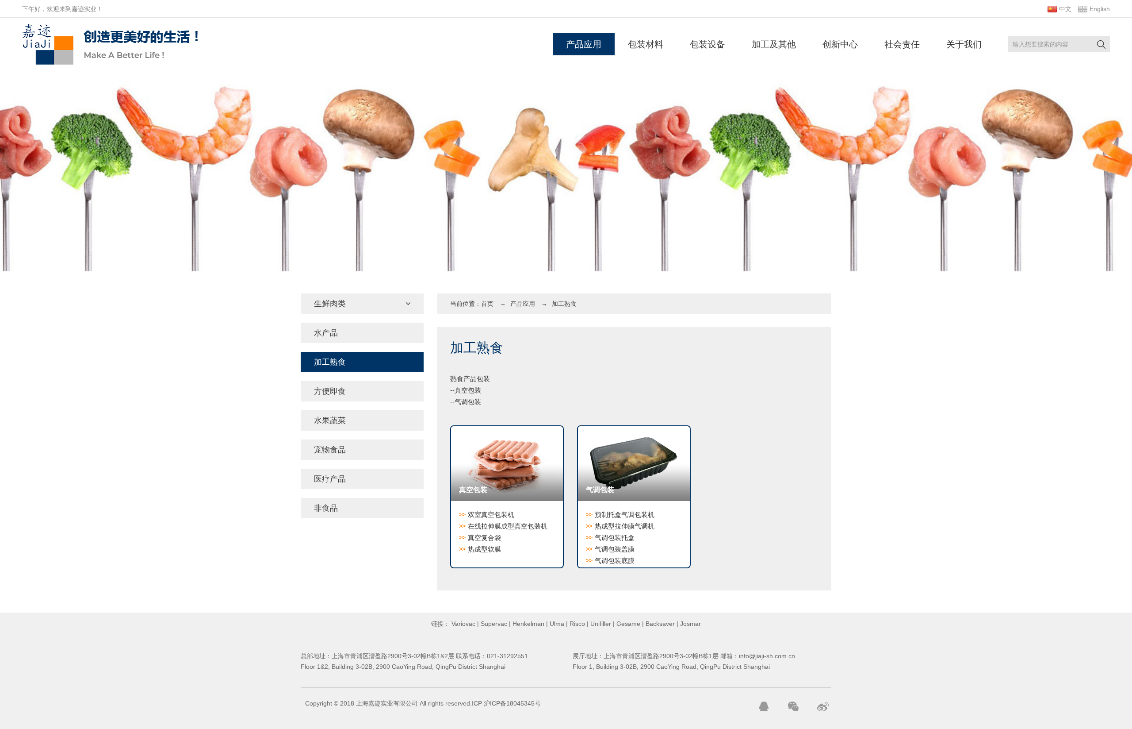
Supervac (493, 623)
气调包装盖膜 (615, 549)
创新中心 (840, 44)
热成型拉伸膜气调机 (624, 526)
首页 (487, 303)
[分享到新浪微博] (823, 706)
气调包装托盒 (615, 537)
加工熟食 (564, 303)
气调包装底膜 (615, 560)
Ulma (556, 623)
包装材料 (645, 44)
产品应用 (583, 44)
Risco (576, 623)
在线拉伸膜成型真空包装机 (507, 526)
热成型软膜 (484, 549)
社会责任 (902, 44)
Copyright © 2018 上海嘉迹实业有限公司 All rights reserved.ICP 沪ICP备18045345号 (423, 703)
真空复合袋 (484, 537)
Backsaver (659, 623)
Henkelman (527, 623)
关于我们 (964, 44)
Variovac (462, 623)
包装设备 (707, 44)
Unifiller (600, 623)
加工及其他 (774, 44)
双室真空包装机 (491, 514)
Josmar (689, 623)
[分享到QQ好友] (763, 706)
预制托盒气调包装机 (624, 514)
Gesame (627, 623)
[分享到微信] (793, 706)
